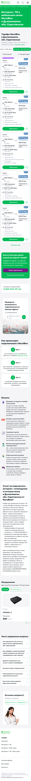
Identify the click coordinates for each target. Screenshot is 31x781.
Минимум (5, 62)
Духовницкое (7, 6)
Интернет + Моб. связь (9, 748)
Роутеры (5, 589)
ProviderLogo (7, 2)
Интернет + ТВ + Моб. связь (22, 49)
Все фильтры (24, 54)
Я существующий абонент (15, 275)
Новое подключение (15, 270)
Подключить (13, 91)
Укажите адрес (20, 44)
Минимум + (5, 210)
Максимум (5, 136)
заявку (16, 353)
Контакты (4, 767)
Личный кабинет (6, 760)
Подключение (10, 702)
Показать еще (15, 245)
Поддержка (21, 702)
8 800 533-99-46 (12, 289)
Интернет (4, 741)
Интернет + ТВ (6, 744)
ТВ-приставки (15, 589)
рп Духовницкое (12, 312)
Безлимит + (5, 175)
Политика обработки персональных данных (12, 777)
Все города (5, 764)
